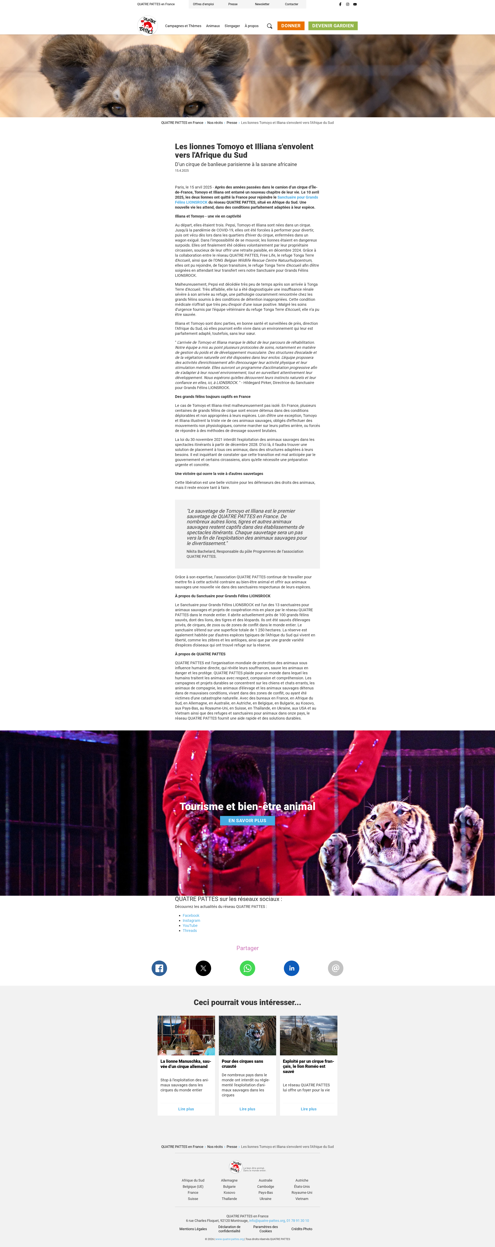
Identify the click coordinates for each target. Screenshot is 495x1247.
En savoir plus (247, 820)
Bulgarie (229, 1186)
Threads (190, 930)
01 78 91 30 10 (298, 1221)
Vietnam (301, 1199)
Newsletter (262, 4)
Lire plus (186, 1109)
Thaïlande (229, 1199)
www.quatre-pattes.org (230, 1239)
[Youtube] (355, 4)
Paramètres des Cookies (266, 1229)
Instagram (191, 920)
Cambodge (265, 1186)
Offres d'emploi (203, 4)
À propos (252, 26)
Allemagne (229, 1180)
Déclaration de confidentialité (229, 1229)
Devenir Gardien (333, 25)
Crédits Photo (301, 1229)
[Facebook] (340, 4)
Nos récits (215, 123)
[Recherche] (270, 26)
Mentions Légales (193, 1229)
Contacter (291, 4)
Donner (291, 25)
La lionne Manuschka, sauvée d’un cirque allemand (185, 1064)
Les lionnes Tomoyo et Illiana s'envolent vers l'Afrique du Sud (287, 123)
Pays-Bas (266, 1192)
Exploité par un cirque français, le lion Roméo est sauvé (308, 1066)
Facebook (191, 915)
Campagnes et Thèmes (183, 26)
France (193, 1192)
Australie (265, 1180)
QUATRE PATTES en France (156, 4)
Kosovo (229, 1192)
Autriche (301, 1180)
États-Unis (302, 1186)
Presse (232, 4)
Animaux (213, 26)
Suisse (193, 1199)
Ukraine (265, 1199)
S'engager (232, 26)
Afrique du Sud (193, 1180)
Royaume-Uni (302, 1192)
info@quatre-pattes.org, (267, 1221)
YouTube (190, 925)
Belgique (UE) (193, 1186)
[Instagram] (347, 4)
